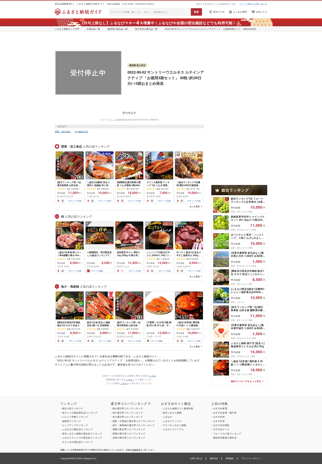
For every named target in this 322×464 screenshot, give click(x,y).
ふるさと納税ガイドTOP (67, 29)
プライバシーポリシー (251, 458)
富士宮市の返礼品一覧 (146, 29)
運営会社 (214, 458)
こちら (152, 375)
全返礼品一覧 (93, 29)
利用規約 (229, 458)
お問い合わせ (196, 458)
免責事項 (136, 449)
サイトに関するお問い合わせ (253, 4)
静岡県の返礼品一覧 (118, 29)
